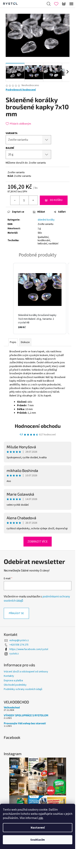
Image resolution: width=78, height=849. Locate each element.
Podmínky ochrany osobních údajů (23, 689)
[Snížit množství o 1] (15, 200)
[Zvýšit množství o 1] (33, 200)
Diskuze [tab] (25, 342)
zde (40, 818)
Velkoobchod (12, 707)
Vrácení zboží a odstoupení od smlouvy (26, 672)
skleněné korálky (46, 219)
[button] (9, 298)
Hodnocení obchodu (38, 426)
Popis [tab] (13, 342)
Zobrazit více (37, 541)
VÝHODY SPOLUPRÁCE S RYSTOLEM (26, 715)
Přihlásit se (16, 613)
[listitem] (39, 298)
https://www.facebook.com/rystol (28, 649)
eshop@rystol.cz (19, 640)
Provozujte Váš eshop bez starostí (25, 723)
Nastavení (38, 828)
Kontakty (9, 676)
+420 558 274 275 (18, 645)
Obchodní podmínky (15, 685)
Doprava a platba (13, 680)
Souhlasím (37, 840)
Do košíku (56, 200)
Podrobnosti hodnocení (21, 90)
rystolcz (14, 654)
